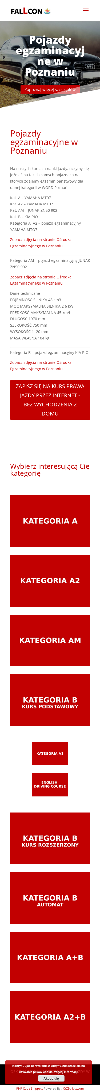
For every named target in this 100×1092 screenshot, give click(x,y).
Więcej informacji (66, 1072)
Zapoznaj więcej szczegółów (50, 89)
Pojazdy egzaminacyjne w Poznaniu (50, 55)
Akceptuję (51, 1078)
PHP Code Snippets (29, 1088)
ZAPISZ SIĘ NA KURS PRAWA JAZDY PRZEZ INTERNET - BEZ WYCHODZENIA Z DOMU (50, 400)
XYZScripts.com (73, 1088)
